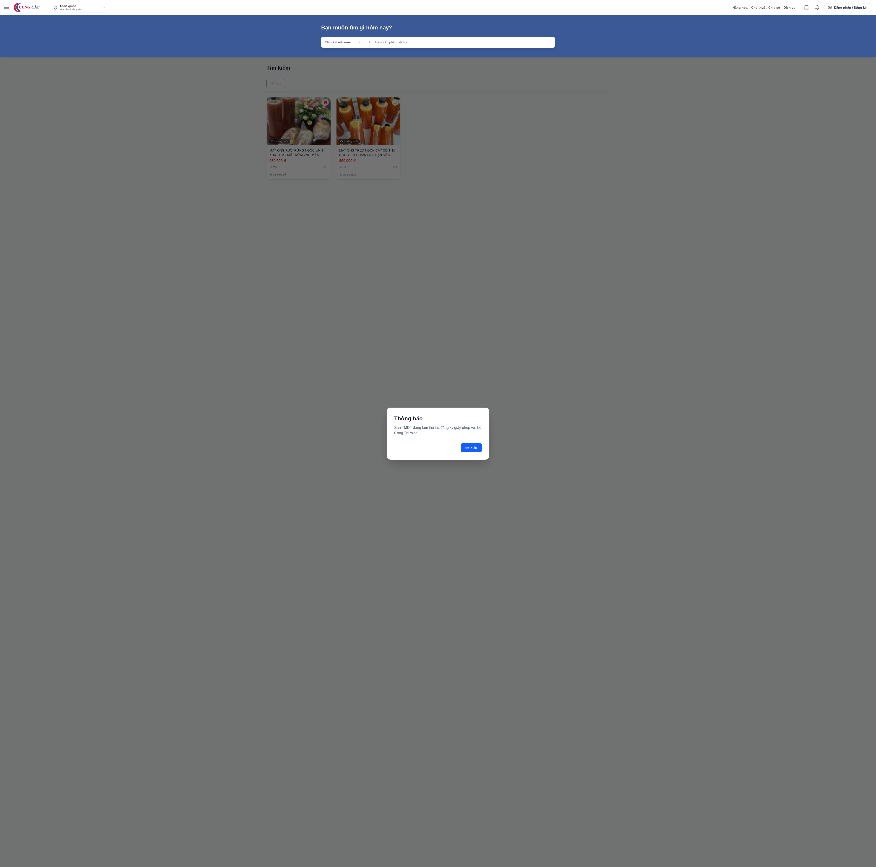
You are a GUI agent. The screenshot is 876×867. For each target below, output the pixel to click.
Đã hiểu (471, 448)
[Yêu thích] (806, 7)
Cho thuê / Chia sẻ (765, 7)
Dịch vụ (789, 7)
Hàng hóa (740, 7)
